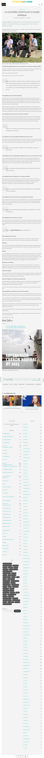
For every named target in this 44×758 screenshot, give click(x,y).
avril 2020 (25, 650)
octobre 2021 (26, 601)
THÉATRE (5, 459)
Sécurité (5, 596)
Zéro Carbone (38, 384)
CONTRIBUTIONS (22, 9)
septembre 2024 (27, 494)
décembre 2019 (26, 662)
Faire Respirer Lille (12, 575)
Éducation (17, 602)
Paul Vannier (15, 586)
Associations (15, 565)
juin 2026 (25, 430)
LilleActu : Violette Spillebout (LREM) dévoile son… (32, 407)
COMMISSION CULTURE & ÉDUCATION (10, 466)
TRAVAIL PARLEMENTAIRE (8, 472)
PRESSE (5, 536)
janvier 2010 (26, 735)
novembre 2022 (26, 561)
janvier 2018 (26, 717)
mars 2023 (26, 549)
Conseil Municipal (6, 573)
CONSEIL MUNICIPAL (7, 439)
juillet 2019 (26, 677)
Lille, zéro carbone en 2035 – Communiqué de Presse (16, 327)
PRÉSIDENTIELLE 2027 (7, 523)
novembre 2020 (26, 628)
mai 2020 (25, 647)
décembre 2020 (26, 625)
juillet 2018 (26, 708)
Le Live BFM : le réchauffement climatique (12, 407)
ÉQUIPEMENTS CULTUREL (8, 447)
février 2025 (26, 479)
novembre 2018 (26, 702)
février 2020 (26, 656)
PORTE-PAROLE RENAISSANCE (9, 496)
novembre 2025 (26, 451)
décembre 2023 (26, 521)
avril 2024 (25, 509)
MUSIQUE (5, 453)
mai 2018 (25, 711)
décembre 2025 (26, 448)
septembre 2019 (27, 671)
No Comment (15, 409)
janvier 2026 (26, 445)
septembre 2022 (27, 567)
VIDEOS (5, 554)
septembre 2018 (27, 705)
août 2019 (25, 674)
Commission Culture (13, 569)
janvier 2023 (26, 555)
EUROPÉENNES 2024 (7, 505)
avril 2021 (25, 616)
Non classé (6, 533)
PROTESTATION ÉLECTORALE (9, 539)
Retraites (12, 592)
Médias (5, 586)
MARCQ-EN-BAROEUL (7, 486)
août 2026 (25, 424)
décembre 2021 (26, 595)
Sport (4, 594)
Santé (17, 592)
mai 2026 (25, 433)
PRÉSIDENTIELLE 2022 (7, 520)
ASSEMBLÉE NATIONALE (8, 464)
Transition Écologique (30, 384)
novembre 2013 (26, 726)
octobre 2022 (26, 564)
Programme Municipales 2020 (8, 590)
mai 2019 (25, 683)
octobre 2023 (26, 528)
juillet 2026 (26, 427)
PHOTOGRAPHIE (6, 456)
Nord (9, 586)
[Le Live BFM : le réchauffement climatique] (12, 401)
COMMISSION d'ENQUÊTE (8, 469)
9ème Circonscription (7, 563)
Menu (4, 4)
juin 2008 (25, 744)
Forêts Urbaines (21, 384)
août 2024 (25, 497)
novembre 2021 (26, 598)
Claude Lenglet (5, 384)
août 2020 (25, 637)
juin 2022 (25, 576)
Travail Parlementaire (7, 598)
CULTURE (5, 445)
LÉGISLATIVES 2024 (7, 511)
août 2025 (25, 460)
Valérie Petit (15, 598)
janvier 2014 (26, 723)
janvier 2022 (26, 592)
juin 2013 (25, 732)
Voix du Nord (11, 602)
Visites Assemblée (16, 600)
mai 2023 (25, 543)
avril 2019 (25, 686)
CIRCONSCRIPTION (7, 476)
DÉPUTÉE (5, 463)
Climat (11, 384)
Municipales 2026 (15, 584)
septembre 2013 (27, 729)
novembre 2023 (26, 524)
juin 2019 (25, 680)
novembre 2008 (26, 738)
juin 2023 (25, 540)
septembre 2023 (27, 531)
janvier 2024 (26, 518)
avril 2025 (25, 473)
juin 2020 (25, 644)
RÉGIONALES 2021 (7, 526)
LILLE (4, 483)
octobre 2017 (26, 720)
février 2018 (26, 714)
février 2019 (26, 692)
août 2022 (25, 570)
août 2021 (25, 604)
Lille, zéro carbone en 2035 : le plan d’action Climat (16, 326)
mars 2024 (26, 512)
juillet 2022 (26, 573)
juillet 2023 (26, 537)
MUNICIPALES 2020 (7, 514)
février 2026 (26, 442)
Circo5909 (5, 569)
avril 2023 (25, 546)
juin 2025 (25, 466)
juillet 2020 (26, 641)
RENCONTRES (6, 548)
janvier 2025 (26, 482)
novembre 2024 (26, 488)
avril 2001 (25, 747)
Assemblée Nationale (7, 565)
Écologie (15, 384)
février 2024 (26, 515)
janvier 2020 (26, 659)
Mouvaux (13, 582)
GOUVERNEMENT (7, 530)
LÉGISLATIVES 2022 (7, 508)
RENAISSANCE (6, 545)
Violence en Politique (7, 600)
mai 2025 (25, 470)
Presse (12, 588)
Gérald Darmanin (6, 577)
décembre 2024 (26, 485)
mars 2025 (26, 476)
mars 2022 (26, 586)
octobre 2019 (26, 668)
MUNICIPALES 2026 (7, 517)
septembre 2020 (27, 634)
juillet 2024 (26, 500)
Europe (5, 575)
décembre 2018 (26, 699)
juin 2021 (25, 610)
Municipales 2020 (6, 584)
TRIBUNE (5, 551)
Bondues (10, 567)
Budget (15, 567)
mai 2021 (25, 613)
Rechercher (5, 608)
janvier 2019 (26, 696)
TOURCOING (6, 492)
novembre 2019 (26, 665)
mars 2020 (26, 653)
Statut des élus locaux (12, 594)
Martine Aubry (6, 582)
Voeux (4, 602)
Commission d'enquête (7, 571)
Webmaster (23, 17)
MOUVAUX (5, 489)
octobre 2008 (26, 741)
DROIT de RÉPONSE (7, 500)
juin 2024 (25, 503)
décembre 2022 (26, 558)
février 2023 (26, 552)
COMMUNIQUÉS (6, 433)
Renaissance (6, 592)
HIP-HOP (5, 450)
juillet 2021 (26, 607)
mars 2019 (26, 689)
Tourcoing (11, 596)
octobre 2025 (26, 454)
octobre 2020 (26, 631)
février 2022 (26, 589)
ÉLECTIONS (6, 503)
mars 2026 (26, 439)
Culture (14, 573)
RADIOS (5, 542)
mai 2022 (25, 579)
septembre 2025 (27, 457)
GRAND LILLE (6, 480)
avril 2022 (25, 583)
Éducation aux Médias (7, 604)
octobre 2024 (26, 491)
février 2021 (26, 622)
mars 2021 (26, 619)
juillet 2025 (26, 463)
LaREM (13, 577)
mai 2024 (25, 506)
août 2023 (25, 534)
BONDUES (5, 477)
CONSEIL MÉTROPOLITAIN (8, 436)
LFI (18, 577)
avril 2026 (25, 436)
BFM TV (5, 567)
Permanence (5, 588)
